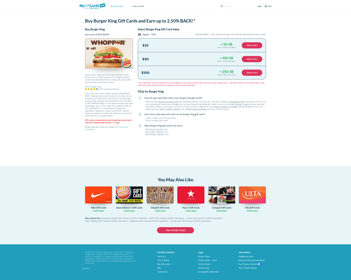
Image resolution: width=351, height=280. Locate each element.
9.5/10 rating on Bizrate (196, 109)
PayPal (238, 104)
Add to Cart (252, 45)
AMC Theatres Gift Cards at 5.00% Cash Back (106, 221)
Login (259, 6)
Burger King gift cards (168, 101)
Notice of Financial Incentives (251, 260)
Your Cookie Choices (248, 268)
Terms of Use (204, 268)
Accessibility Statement (208, 272)
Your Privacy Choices (248, 264)
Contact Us (162, 272)
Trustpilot (85, 268)
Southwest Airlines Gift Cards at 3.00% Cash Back (124, 218)
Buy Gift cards (163, 264)
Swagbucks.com (246, 256)
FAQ (159, 268)
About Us (161, 256)
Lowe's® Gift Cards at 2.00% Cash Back (204, 218)
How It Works (163, 260)
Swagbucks (234, 101)
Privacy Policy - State (207, 260)
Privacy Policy (204, 256)
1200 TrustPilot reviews (170, 109)
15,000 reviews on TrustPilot (225, 106)
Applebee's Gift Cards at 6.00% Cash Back (149, 221)
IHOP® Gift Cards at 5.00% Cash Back (166, 218)
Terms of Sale (204, 264)
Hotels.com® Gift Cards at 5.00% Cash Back (190, 221)
